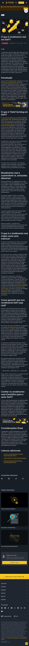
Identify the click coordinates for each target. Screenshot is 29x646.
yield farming (5, 117)
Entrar (25, 8)
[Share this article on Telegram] (16, 478)
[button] (26, 2)
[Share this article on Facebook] (9, 478)
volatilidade (12, 328)
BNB (16, 355)
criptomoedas (4, 119)
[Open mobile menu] (26, 2)
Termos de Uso (10, 637)
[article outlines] (26, 11)
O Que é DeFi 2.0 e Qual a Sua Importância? (15, 458)
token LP (14, 347)
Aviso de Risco (16, 637)
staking (12, 124)
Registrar (21, 2)
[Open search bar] (16, 2)
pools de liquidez (5, 124)
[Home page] (9, 3)
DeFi (13, 141)
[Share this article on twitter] (2, 478)
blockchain (24, 284)
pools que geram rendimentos (14, 121)
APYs (21, 145)
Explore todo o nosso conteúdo (13, 576)
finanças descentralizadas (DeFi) (11, 82)
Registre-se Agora (14, 562)
